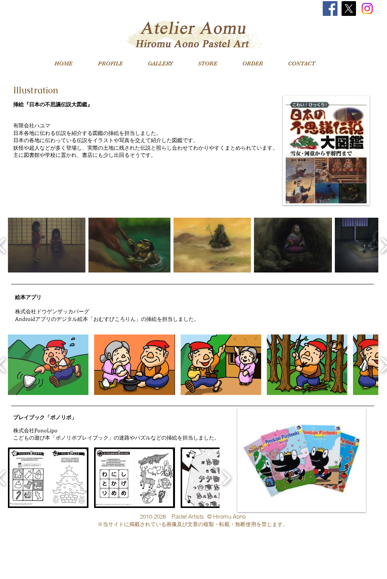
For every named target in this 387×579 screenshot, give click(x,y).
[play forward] (226, 478)
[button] (46, 245)
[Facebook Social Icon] (330, 8)
